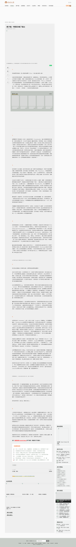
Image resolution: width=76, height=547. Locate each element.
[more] (50, 94)
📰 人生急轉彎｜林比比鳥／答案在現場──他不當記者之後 (28, 456)
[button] (7, 75)
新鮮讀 (6, 5)
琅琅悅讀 (6, 22)
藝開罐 (23, 5)
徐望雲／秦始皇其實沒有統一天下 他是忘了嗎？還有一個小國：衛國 (64, 452)
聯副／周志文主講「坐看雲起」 (63, 528)
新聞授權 (28, 543)
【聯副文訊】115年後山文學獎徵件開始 (64, 531)
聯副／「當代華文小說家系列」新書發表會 (63, 525)
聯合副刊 (13, 22)
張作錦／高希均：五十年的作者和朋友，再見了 (64, 458)
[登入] (69, 2)
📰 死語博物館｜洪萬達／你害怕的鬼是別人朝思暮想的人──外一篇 (30, 458)
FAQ (23, 543)
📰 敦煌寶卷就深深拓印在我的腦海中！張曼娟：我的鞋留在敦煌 (29, 451)
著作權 (36, 543)
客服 (25, 543)
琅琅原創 (44, 5)
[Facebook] (7, 67)
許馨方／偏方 (61, 460)
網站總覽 (56, 543)
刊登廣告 (19, 543)
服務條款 (33, 543)
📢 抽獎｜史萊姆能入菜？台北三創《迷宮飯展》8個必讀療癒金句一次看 (31, 460)
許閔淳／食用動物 (42, 494)
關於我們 (52, 543)
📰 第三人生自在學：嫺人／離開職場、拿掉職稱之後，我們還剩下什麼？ (31, 449)
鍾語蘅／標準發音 (10, 494)
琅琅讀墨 (51, 5)
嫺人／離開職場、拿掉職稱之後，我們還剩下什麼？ (64, 455)
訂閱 (47, 540)
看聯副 (12, 5)
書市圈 (17, 5)
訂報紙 (48, 543)
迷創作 (28, 5)
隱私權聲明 (40, 543)
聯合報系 (44, 543)
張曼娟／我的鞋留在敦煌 (63, 462)
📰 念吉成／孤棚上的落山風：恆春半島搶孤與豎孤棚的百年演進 (29, 452)
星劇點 (34, 5)
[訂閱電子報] (68, 6)
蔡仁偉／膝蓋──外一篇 (27, 494)
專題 (39, 5)
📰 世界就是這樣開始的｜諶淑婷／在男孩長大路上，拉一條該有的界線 (30, 454)
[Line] (7, 71)
